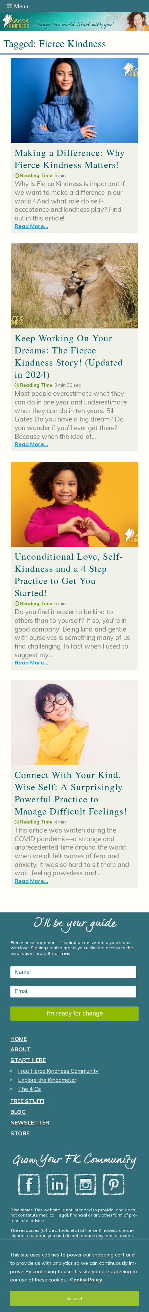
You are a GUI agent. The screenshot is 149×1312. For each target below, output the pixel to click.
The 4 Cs (29, 1088)
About (20, 1049)
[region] (74, 1276)
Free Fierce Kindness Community (58, 1070)
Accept (74, 1298)
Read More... (31, 226)
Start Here (28, 1059)
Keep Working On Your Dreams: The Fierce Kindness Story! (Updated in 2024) (69, 356)
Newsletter (29, 1122)
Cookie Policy (86, 1280)
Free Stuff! (27, 1100)
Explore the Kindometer (47, 1079)
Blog (18, 1111)
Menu (21, 6)
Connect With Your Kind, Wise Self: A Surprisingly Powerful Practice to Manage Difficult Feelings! (71, 792)
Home (18, 1038)
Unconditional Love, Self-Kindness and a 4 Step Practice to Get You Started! (69, 574)
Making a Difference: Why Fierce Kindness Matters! (70, 158)
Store (19, 1133)
